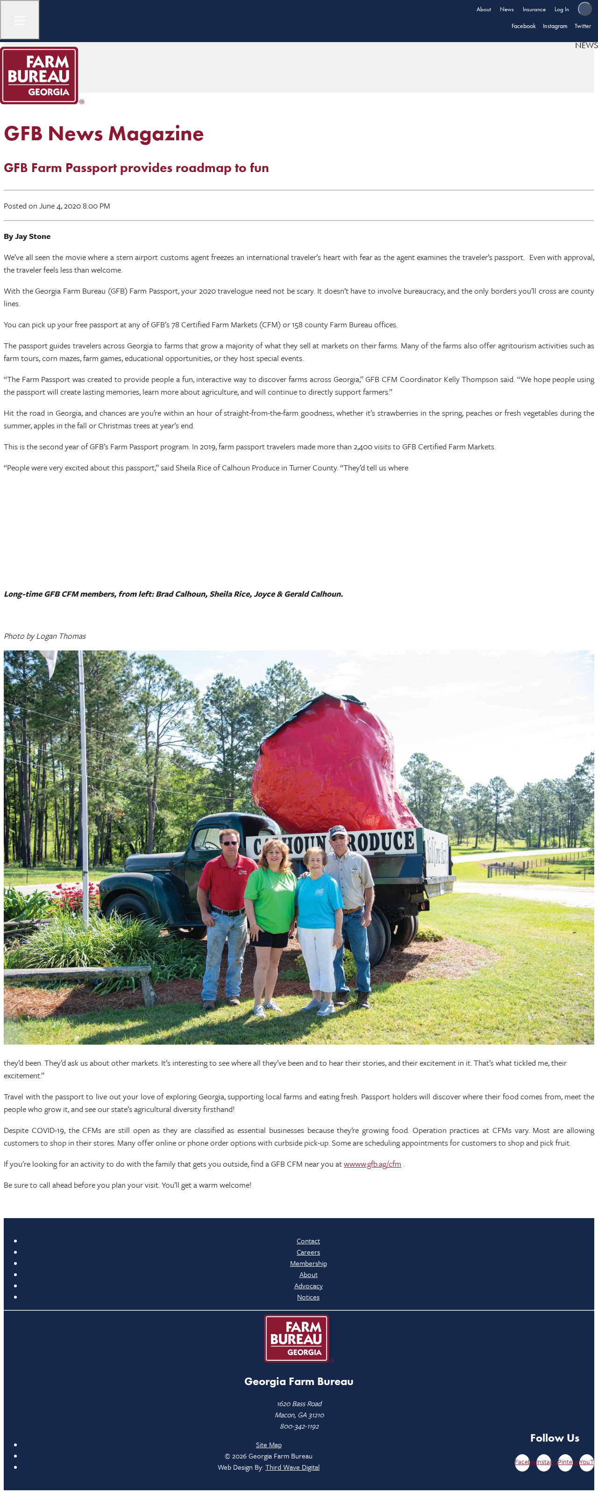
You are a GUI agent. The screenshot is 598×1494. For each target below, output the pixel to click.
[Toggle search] (585, 9)
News (507, 9)
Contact (308, 1240)
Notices (308, 1297)
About (484, 9)
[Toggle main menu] (20, 20)
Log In (562, 9)
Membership (308, 1263)
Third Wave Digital (292, 1467)
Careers (308, 1252)
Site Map (269, 1444)
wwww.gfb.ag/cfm (372, 1163)
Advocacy (308, 1285)
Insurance (534, 9)
